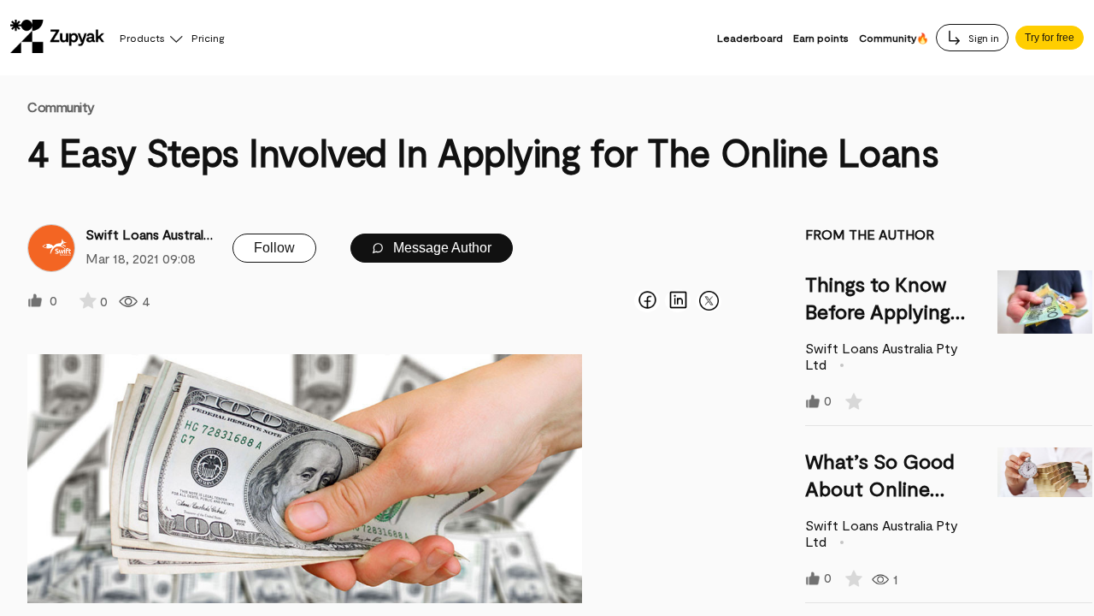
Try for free (1049, 38)
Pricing (207, 38)
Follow (274, 247)
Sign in (982, 38)
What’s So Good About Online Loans (880, 488)
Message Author (440, 247)
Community (61, 106)
